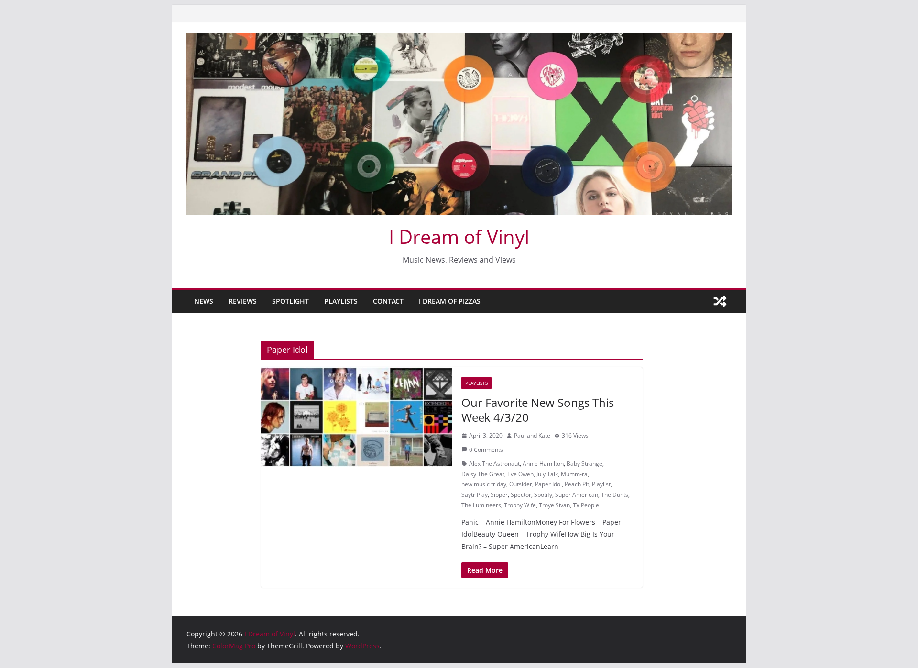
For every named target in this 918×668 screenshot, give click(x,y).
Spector (521, 495)
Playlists (341, 301)
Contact (388, 301)
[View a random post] (720, 301)
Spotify (543, 495)
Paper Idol (548, 484)
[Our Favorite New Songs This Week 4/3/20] (356, 417)
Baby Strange (584, 464)
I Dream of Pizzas (450, 301)
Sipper (499, 495)
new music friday (483, 484)
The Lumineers (481, 505)
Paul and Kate (532, 435)
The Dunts (614, 495)
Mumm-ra (574, 474)
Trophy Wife (520, 505)
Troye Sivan (554, 505)
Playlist (601, 484)
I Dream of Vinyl (459, 236)
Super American (576, 495)
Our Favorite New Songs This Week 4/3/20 (537, 409)
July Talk (547, 474)
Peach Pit (577, 484)
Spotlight (290, 301)
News (203, 301)
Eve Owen (520, 474)
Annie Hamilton (543, 464)
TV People (586, 505)
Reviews (243, 301)
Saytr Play (474, 495)
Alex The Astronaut (494, 464)
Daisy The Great (482, 474)
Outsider (520, 484)
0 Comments (486, 450)
